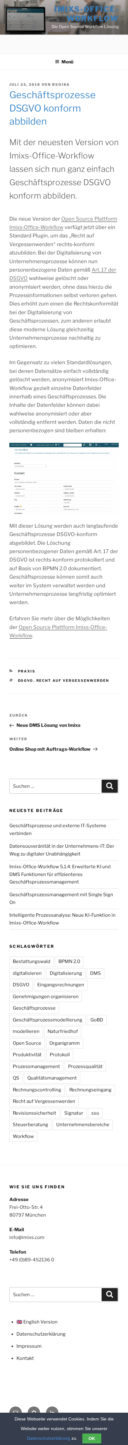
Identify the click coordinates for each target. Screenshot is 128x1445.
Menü (67, 61)
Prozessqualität (85, 1066)
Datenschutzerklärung (41, 1334)
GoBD (96, 1020)
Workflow (23, 1136)
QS (16, 1078)
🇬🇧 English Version (36, 1322)
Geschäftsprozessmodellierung (47, 1020)
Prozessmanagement (36, 1066)
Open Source (27, 1043)
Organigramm (64, 1043)
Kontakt (25, 1358)
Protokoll (60, 1054)
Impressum (29, 1346)
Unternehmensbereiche (82, 1124)
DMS (95, 973)
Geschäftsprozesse (34, 1008)
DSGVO (26, 680)
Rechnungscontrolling (37, 1090)
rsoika (61, 84)
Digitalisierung (66, 973)
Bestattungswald (31, 961)
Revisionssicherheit (34, 1113)
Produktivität (27, 1054)
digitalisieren (27, 973)
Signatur (73, 1113)
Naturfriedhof (63, 1031)
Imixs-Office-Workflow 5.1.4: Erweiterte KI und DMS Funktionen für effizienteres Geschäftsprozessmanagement (60, 874)
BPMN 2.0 (69, 961)
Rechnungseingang (90, 1090)
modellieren (26, 1031)
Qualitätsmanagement (52, 1078)
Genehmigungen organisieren (46, 996)
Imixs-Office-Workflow (86, 14)
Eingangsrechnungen (60, 985)
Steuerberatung (30, 1124)
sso (95, 1113)
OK (92, 1438)
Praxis (27, 671)
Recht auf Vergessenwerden (72, 680)
